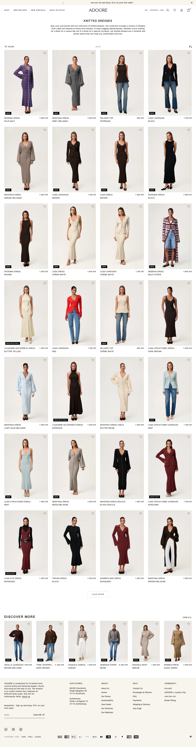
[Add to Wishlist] (45, 53)
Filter (11, 47)
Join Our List (170, 696)
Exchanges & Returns (142, 692)
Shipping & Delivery (141, 704)
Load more (98, 594)
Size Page (137, 708)
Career (104, 692)
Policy (30, 737)
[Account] (181, 10)
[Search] (167, 10)
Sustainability (107, 700)
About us (26, 696)
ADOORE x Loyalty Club (175, 692)
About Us (105, 688)
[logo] (98, 10)
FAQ (135, 696)
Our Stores (106, 696)
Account (168, 688)
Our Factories (107, 708)
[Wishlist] (174, 10)
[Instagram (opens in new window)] (13, 729)
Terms (23, 737)
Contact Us (138, 688)
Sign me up (39, 714)
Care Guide (106, 704)
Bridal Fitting (170, 700)
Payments (137, 700)
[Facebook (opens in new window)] (5, 729)
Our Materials (107, 712)
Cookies (38, 737)
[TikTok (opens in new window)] (20, 729)
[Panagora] (191, 737)
